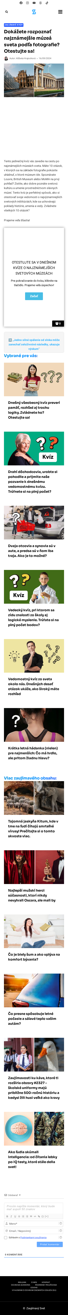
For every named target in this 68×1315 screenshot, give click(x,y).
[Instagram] (27, 3)
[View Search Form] (6, 11)
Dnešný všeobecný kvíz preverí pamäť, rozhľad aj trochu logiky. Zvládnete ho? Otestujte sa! (34, 410)
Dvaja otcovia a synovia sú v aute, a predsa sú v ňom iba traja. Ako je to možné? (31, 551)
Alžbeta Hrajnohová (25, 58)
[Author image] (6, 59)
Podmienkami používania (33, 1237)
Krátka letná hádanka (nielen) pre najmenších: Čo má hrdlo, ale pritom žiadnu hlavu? (33, 753)
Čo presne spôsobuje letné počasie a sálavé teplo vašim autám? (32, 1019)
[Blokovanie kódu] (35, 1216)
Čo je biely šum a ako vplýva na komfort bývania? (34, 957)
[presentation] (34, 379)
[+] (47, 1216)
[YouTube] (34, 3)
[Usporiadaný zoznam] (23, 1216)
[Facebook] (21, 3)
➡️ (34, 344)
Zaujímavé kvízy (14, 25)
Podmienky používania (46, 1285)
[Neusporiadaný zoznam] (27, 1216)
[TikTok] (47, 3)
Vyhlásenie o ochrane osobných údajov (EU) (34, 1290)
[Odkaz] (39, 1216)
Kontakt (46, 1282)
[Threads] (40, 3)
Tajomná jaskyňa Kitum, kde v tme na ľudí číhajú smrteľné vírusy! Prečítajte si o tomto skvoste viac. (33, 828)
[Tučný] (7, 1216)
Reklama (22, 1282)
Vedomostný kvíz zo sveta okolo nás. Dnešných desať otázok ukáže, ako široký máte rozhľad (33, 686)
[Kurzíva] (11, 1216)
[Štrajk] (19, 1216)
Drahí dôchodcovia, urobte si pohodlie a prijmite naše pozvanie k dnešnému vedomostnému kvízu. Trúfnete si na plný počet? (32, 482)
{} (43, 1216)
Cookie (34, 1288)
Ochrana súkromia (20, 1285)
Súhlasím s (28, 1237)
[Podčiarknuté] (15, 1216)
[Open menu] (60, 11)
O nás (34, 1282)
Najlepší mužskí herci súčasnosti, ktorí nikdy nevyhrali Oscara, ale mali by (31, 895)
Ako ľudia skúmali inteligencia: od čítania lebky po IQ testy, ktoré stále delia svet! (32, 1159)
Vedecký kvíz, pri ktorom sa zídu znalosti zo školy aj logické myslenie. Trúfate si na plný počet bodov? (33, 617)
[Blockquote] (31, 1216)
